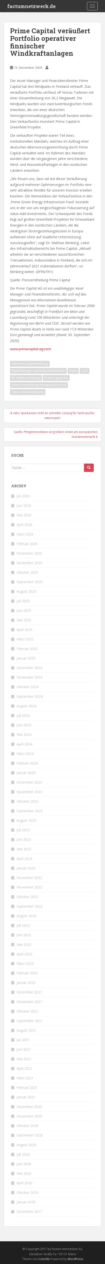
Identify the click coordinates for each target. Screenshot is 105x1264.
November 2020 (29, 1116)
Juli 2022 (23, 925)
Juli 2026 (23, 496)
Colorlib (44, 1259)
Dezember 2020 (29, 1106)
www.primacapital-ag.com (30, 349)
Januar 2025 (26, 658)
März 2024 (25, 753)
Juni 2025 (24, 610)
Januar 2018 (26, 1202)
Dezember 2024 (29, 667)
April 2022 (24, 954)
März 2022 (25, 963)
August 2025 (26, 591)
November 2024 (29, 677)
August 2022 (26, 915)
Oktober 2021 (27, 1011)
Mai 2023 (24, 849)
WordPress (75, 1259)
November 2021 (29, 1001)
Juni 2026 (24, 505)
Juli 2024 (23, 715)
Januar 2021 (26, 1097)
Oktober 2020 (27, 1125)
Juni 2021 (24, 1049)
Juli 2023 (23, 830)
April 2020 (24, 1183)
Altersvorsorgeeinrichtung (30, 364)
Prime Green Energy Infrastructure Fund (39, 385)
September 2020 (30, 1135)
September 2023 (30, 811)
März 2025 (25, 639)
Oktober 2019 (27, 1192)
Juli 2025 (23, 601)
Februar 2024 (27, 763)
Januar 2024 (26, 772)
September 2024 (30, 696)
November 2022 (29, 887)
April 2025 (24, 629)
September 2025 (30, 582)
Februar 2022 (27, 973)
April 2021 (24, 1068)
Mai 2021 (24, 1059)
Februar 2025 (27, 648)
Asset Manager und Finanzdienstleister (38, 371)
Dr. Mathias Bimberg (26, 378)
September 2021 (30, 1020)
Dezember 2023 (29, 782)
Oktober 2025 (27, 572)
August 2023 (26, 820)
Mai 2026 (24, 515)
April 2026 (24, 524)
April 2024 (24, 744)
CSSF (84, 371)
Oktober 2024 (27, 686)
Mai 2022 (24, 944)
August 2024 (26, 706)
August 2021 (26, 1030)
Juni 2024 (24, 725)
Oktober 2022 (27, 896)
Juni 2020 (24, 1164)
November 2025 (29, 562)
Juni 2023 (24, 839)
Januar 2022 (26, 982)
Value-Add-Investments (28, 392)
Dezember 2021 (29, 992)
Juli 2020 (23, 1154)
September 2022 (30, 906)
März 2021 (25, 1078)
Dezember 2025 (29, 553)
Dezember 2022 (29, 877)
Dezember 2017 (29, 1211)
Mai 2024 (24, 734)
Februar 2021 (27, 1087)
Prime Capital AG (56, 378)
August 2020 (26, 1144)
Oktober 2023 (27, 801)
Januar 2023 (26, 868)
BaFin (73, 371)
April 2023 (24, 858)
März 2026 (25, 534)
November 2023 (29, 791)
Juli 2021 (23, 1039)
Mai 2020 (24, 1173)
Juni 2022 (24, 935)
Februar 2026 (27, 543)
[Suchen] (89, 468)
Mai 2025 (24, 620)
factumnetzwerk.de (31, 6)
